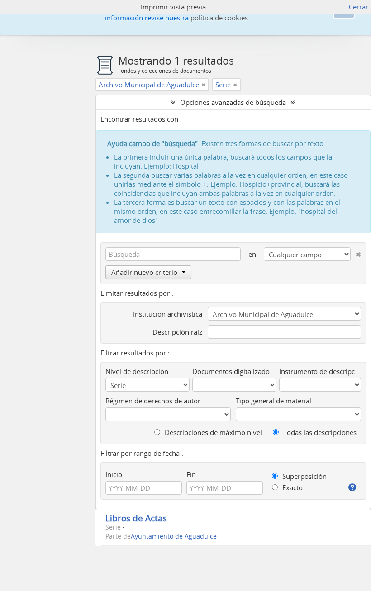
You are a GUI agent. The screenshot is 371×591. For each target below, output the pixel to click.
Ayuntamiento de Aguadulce (174, 536)
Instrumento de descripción (320, 371)
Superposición (304, 476)
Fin (191, 474)
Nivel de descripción (136, 371)
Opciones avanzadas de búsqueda (233, 102)
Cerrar (358, 6)
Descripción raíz (177, 331)
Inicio (113, 474)
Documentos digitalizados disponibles (234, 371)
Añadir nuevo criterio (144, 272)
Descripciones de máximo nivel (212, 432)
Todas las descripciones (319, 432)
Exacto (292, 487)
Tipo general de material (273, 400)
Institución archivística (167, 313)
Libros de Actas (136, 518)
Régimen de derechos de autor (152, 400)
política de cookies (219, 17)
